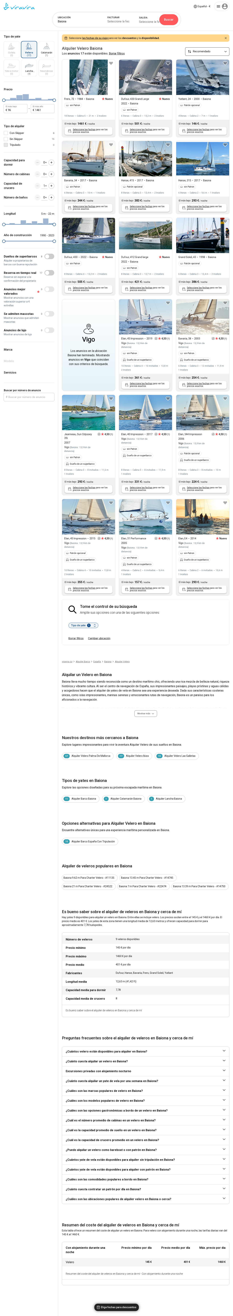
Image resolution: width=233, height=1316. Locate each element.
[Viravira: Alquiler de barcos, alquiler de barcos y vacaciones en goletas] (19, 6)
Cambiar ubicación (99, 638)
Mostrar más (143, 713)
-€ (204, 6)
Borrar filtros (76, 638)
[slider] (3, 100)
